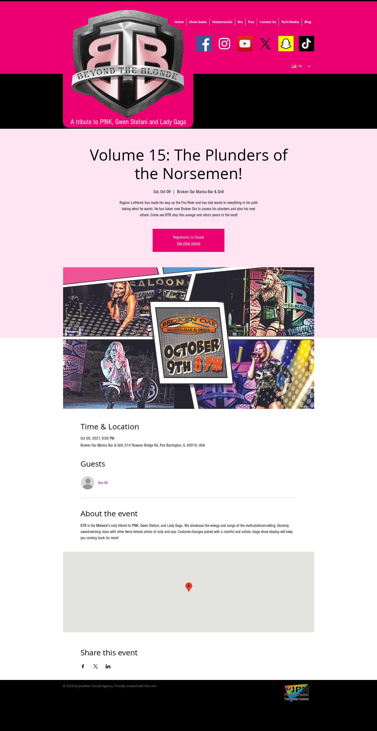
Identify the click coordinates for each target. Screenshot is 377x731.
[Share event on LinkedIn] (108, 666)
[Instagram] (224, 43)
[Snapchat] (286, 43)
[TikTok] (306, 43)
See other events (188, 243)
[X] (265, 43)
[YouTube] (245, 43)
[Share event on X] (95, 666)
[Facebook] (204, 43)
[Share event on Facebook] (83, 666)
